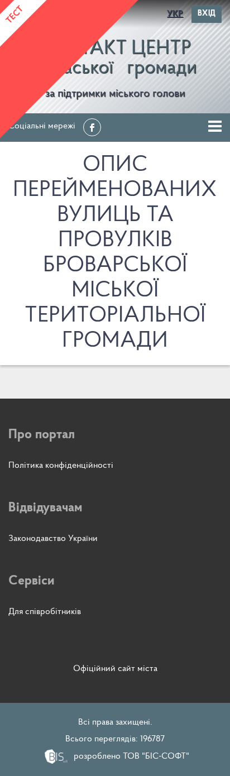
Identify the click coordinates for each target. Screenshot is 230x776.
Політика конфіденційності (60, 465)
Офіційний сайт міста (115, 668)
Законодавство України (53, 538)
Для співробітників (44, 611)
